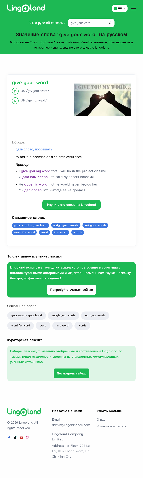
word (43, 325)
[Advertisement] (71, 64)
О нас (101, 419)
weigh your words (63, 315)
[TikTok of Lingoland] (15, 437)
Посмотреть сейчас (71, 373)
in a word (62, 325)
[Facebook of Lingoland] (9, 437)
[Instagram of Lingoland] (28, 437)
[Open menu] (133, 8)
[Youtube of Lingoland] (21, 437)
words (82, 325)
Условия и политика (111, 426)
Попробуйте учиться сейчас (71, 290)
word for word (20, 325)
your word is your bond (26, 315)
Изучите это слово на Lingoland (71, 204)
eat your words (95, 315)
